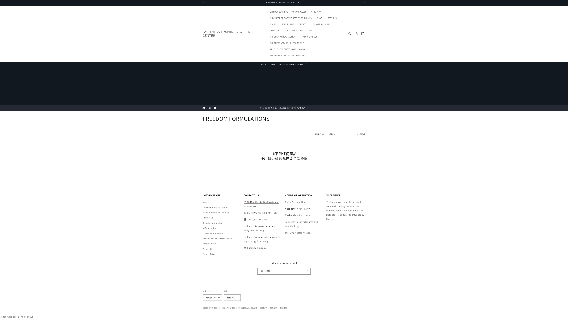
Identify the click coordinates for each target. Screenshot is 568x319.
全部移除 (300, 158)
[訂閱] (307, 271)
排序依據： (320, 134)
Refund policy (209, 228)
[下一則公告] (364, 3)
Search (206, 202)
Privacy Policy (209, 243)
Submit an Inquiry (256, 247)
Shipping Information (213, 223)
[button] (320, 18)
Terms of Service (210, 249)
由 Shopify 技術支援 (250, 308)
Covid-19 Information (213, 233)
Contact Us (208, 217)
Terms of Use (209, 254)
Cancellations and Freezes (215, 207)
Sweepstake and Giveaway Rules (218, 238)
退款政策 (263, 308)
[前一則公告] (203, 3)
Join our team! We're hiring (216, 212)
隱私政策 (273, 308)
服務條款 (283, 308)
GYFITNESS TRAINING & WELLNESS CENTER (225, 308)
